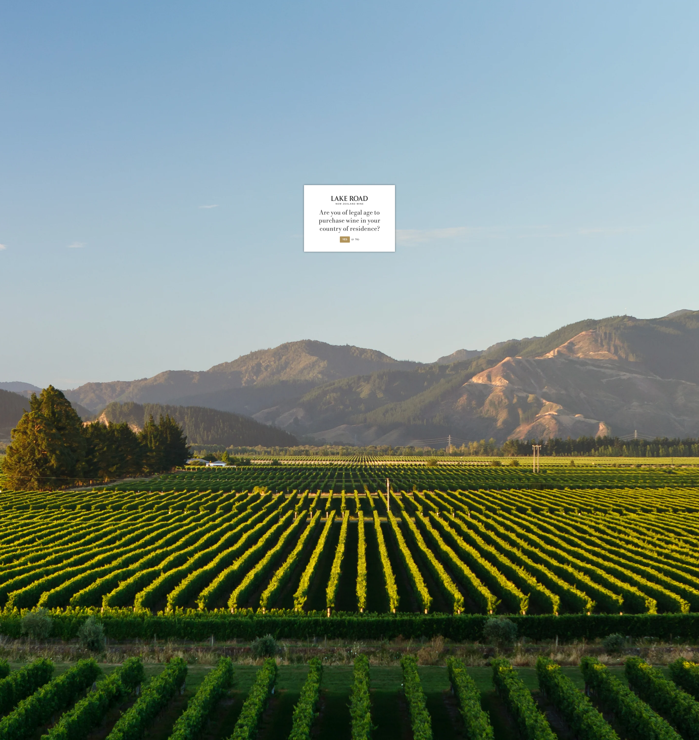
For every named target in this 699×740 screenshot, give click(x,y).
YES (344, 239)
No (357, 239)
